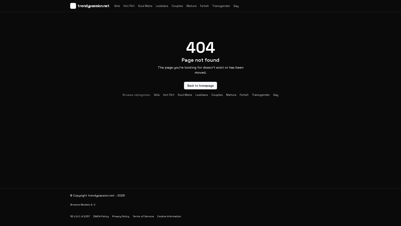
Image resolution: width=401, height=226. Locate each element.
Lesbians (162, 6)
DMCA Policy (101, 216)
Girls (117, 6)
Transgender (221, 6)
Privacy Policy (120, 216)
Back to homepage (200, 85)
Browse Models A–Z (82, 204)
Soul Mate (145, 6)
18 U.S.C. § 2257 (80, 216)
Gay (236, 6)
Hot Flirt (129, 6)
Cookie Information (169, 216)
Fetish (204, 6)
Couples (177, 6)
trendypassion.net (90, 5)
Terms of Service (143, 216)
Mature (192, 6)
